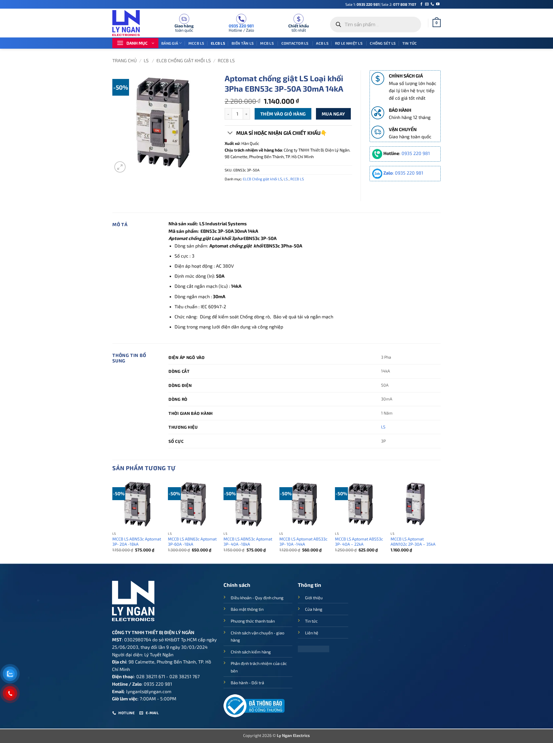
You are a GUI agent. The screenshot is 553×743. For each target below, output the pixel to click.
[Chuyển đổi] (230, 133)
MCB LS (267, 43)
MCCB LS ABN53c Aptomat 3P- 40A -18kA (248, 541)
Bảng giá (169, 43)
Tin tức (409, 43)
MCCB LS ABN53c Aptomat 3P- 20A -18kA (136, 541)
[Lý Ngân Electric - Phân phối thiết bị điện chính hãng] (129, 23)
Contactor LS (295, 43)
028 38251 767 (184, 676)
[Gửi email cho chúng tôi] (427, 4)
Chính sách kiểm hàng (251, 651)
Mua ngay (333, 113)
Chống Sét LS (383, 43)
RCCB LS (226, 60)
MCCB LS (196, 43)
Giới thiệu (314, 597)
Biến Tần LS (243, 43)
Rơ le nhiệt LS (349, 43)
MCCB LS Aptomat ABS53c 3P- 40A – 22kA (359, 541)
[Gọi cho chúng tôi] (432, 4)
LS (147, 60)
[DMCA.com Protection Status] (313, 648)
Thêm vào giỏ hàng (283, 113)
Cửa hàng (313, 609)
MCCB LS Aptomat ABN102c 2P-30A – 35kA (413, 541)
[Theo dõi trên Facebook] (421, 4)
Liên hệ (311, 632)
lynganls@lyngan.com (148, 691)
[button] (437, 23)
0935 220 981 (368, 4)
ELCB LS (218, 43)
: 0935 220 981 (403, 172)
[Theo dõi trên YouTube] (438, 4)
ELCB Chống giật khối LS (183, 60)
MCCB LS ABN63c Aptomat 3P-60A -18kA (192, 541)
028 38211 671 (150, 676)
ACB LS (322, 43)
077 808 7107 (404, 4)
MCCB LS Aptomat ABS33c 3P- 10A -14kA (303, 541)
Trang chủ (124, 60)
